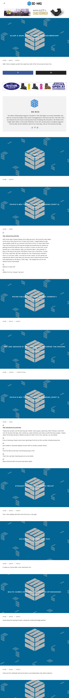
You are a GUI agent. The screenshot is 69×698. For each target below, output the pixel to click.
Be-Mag (28, 38)
